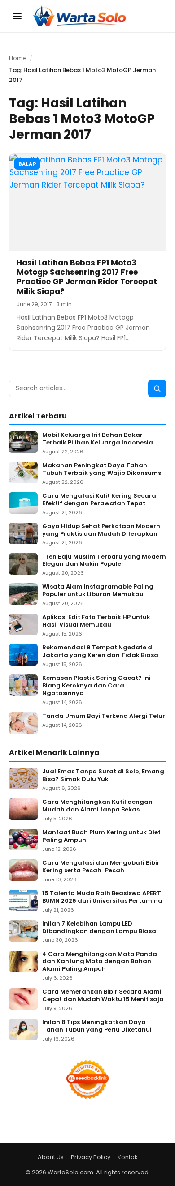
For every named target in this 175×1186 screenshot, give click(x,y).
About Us (51, 1157)
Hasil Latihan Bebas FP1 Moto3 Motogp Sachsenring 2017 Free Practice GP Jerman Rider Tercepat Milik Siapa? (87, 277)
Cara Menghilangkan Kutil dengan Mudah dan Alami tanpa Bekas (97, 806)
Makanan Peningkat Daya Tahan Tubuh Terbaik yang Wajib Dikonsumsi (102, 469)
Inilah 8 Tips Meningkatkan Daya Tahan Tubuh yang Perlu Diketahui (97, 1026)
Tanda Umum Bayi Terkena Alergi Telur (103, 716)
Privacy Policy (90, 1157)
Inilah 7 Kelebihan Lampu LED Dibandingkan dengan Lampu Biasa (99, 927)
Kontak (128, 1157)
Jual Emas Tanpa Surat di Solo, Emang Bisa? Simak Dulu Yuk (103, 775)
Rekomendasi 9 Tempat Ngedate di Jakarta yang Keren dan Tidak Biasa (100, 651)
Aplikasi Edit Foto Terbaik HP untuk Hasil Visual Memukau (96, 621)
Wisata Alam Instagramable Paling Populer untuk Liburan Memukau (97, 590)
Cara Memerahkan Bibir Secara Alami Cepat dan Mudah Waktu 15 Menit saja (103, 995)
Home (18, 58)
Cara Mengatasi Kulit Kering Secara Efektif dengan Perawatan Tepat (99, 500)
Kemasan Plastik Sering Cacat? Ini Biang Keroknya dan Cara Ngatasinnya (96, 685)
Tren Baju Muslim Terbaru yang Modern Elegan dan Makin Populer (104, 560)
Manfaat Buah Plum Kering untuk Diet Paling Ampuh (101, 836)
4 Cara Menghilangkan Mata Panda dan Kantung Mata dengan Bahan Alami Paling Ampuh (99, 962)
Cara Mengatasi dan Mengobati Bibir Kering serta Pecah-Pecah (101, 867)
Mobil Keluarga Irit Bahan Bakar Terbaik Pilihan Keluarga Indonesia (97, 439)
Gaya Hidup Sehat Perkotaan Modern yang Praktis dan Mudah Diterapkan (101, 530)
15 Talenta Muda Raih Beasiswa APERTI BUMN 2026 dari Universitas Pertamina (102, 897)
